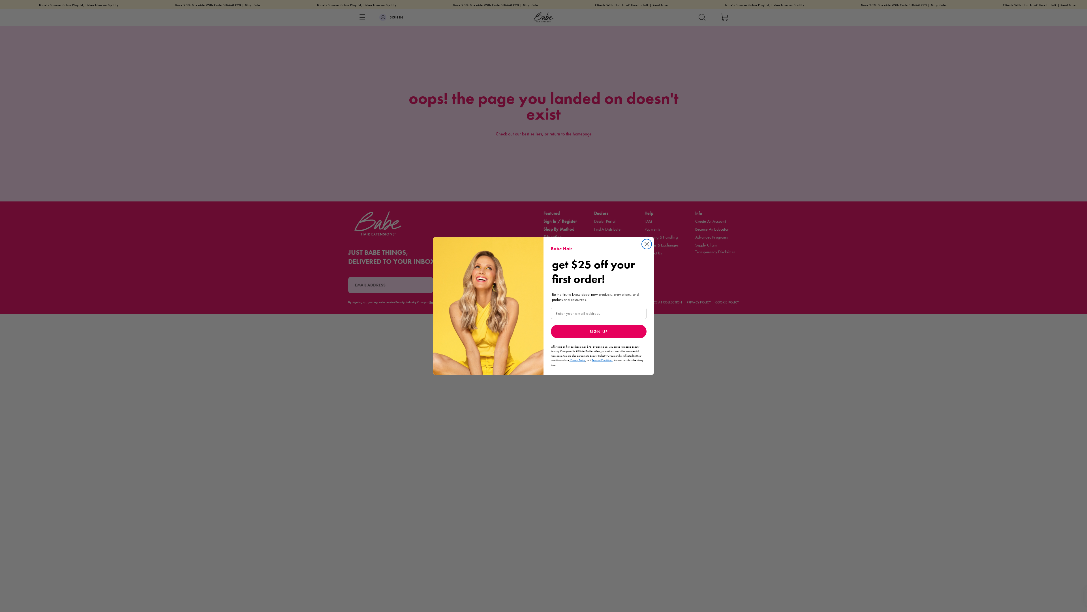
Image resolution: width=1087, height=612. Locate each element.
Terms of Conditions (602, 360)
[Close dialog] (647, 244)
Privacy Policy (577, 360)
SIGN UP (599, 331)
